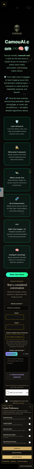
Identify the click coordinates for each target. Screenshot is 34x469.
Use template (11, 354)
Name (17, 313)
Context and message (17, 350)
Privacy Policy (19, 403)
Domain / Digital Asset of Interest (17, 333)
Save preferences (17, 457)
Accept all (17, 448)
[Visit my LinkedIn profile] (4, 4)
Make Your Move (17, 275)
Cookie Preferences (26, 466)
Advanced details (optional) (18, 376)
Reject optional (17, 452)
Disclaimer (13, 461)
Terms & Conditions (22, 461)
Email (17, 323)
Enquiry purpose (17, 303)
